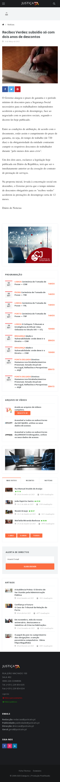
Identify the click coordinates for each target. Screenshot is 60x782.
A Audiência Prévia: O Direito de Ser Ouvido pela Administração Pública (30, 592)
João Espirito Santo (24, 501)
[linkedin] (14, 746)
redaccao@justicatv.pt (24, 719)
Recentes (30, 480)
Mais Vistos (11, 480)
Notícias (11, 24)
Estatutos (37, 770)
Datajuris (25, 775)
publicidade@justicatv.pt (27, 722)
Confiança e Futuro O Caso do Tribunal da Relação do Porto (31, 607)
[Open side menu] (3, 3)
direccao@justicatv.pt (23, 725)
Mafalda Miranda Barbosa (27, 520)
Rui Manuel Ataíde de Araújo (28, 488)
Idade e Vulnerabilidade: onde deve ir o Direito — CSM (30, 339)
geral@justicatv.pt (18, 729)
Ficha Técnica (24, 770)
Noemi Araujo (21, 511)
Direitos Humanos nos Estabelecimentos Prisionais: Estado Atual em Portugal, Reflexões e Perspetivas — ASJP (31, 364)
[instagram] (9, 746)
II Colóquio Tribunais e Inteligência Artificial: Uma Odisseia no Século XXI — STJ (29, 327)
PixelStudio (45, 775)
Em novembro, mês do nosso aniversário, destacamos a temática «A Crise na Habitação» (30, 622)
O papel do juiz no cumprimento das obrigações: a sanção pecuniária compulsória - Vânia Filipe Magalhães (30, 639)
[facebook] (4, 746)
